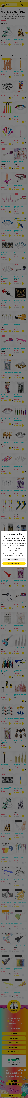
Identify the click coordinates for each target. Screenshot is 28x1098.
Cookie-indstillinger (14, 559)
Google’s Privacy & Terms (17, 555)
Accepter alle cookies (14, 563)
